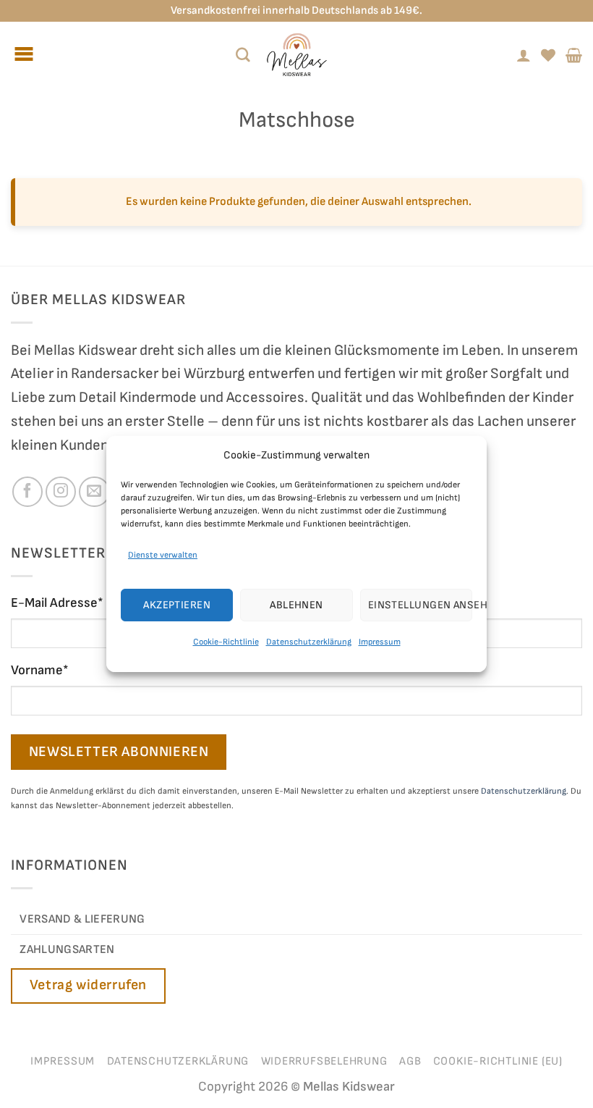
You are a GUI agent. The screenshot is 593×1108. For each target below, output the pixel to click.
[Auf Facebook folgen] (27, 492)
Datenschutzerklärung (308, 642)
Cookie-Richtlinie (226, 642)
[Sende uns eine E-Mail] (94, 492)
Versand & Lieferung (82, 919)
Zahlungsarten (67, 949)
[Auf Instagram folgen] (61, 492)
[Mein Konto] (523, 55)
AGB (410, 1061)
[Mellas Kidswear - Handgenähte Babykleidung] (296, 55)
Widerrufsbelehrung (324, 1061)
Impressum (380, 642)
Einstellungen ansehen (420, 605)
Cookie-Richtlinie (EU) (498, 1061)
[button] (574, 55)
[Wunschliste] (548, 55)
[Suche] (243, 55)
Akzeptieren (176, 605)
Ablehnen (296, 605)
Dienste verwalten (162, 555)
